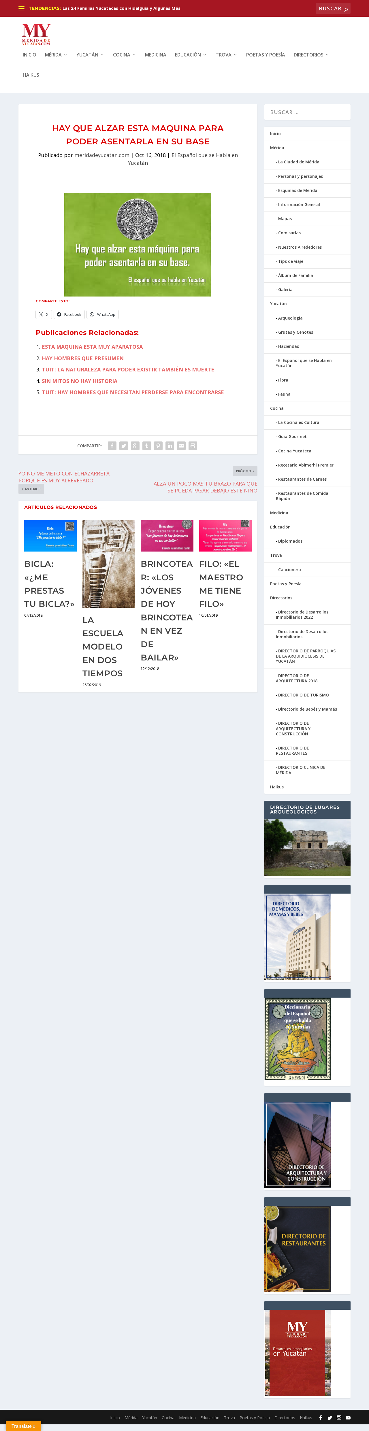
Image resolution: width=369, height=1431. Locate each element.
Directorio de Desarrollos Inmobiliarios (302, 634)
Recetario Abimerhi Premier (306, 465)
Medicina (155, 55)
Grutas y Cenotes (295, 332)
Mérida (53, 55)
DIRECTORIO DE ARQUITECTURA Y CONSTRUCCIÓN (293, 728)
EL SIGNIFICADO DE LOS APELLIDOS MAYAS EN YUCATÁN (122, 8)
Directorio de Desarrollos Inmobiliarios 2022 (302, 614)
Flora (283, 380)
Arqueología (290, 318)
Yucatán (87, 55)
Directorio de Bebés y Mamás (307, 709)
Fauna (284, 394)
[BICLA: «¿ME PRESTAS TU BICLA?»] (50, 536)
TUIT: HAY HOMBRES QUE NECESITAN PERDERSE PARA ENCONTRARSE (133, 392)
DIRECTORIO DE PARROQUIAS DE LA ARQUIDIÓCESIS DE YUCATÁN (306, 656)
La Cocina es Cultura (298, 422)
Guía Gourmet (292, 436)
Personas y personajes (300, 176)
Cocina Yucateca (294, 451)
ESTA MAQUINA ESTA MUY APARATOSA (92, 346)
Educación (188, 55)
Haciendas (288, 346)
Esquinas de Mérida (297, 190)
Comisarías (289, 232)
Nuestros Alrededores (300, 247)
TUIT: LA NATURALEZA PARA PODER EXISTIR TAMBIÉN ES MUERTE (128, 369)
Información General (299, 204)
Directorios (308, 55)
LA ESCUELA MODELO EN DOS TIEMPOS (103, 647)
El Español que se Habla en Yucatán (304, 363)
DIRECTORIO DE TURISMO (303, 695)
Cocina (121, 55)
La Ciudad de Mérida (298, 162)
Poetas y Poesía (265, 55)
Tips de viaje (290, 261)
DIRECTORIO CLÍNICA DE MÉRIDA (300, 769)
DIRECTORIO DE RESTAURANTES (292, 750)
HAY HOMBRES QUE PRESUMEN (83, 358)
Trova (223, 55)
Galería (285, 289)
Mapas (285, 218)
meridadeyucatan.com (101, 155)
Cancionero (289, 569)
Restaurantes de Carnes (302, 479)
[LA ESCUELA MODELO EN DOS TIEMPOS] (108, 564)
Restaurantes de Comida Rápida (302, 495)
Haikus (31, 75)
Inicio (29, 55)
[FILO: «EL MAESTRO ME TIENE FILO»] (225, 536)
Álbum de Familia (295, 275)
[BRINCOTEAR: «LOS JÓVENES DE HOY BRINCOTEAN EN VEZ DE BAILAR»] (167, 536)
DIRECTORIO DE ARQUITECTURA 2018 (296, 678)
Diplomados (290, 541)
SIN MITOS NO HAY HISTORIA (79, 380)
